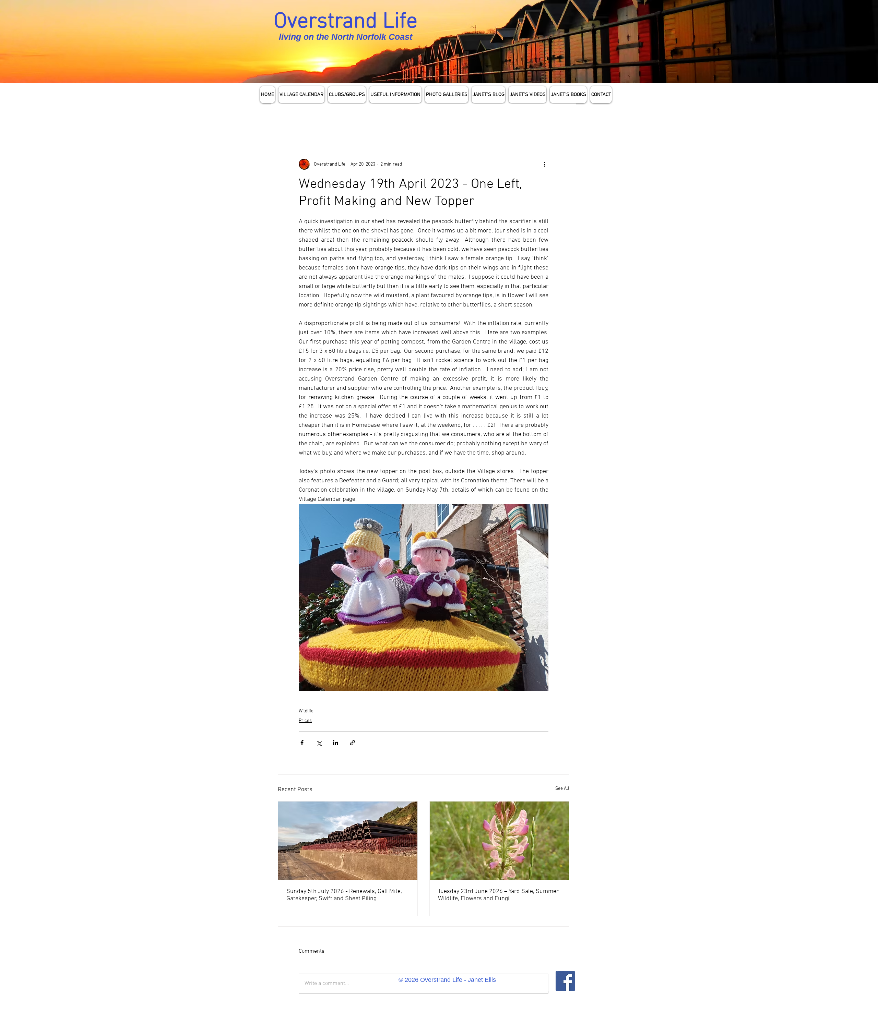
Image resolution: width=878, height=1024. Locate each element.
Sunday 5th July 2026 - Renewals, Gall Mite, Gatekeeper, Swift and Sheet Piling (344, 895)
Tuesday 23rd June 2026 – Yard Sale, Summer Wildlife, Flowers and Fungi (498, 895)
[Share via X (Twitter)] (319, 742)
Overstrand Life (345, 22)
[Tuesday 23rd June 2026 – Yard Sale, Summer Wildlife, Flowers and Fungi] (499, 841)
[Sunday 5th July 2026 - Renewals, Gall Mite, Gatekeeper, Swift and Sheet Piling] (347, 841)
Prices (305, 721)
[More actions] (544, 164)
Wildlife (306, 711)
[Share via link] (352, 742)
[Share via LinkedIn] (335, 742)
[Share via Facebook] (302, 742)
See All (562, 789)
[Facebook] (565, 981)
